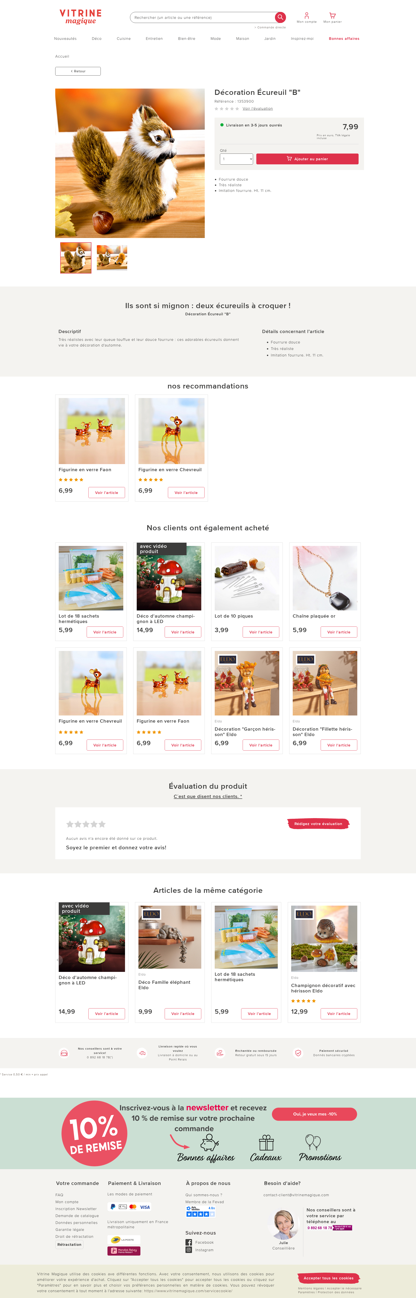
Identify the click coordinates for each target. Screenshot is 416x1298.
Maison (242, 38)
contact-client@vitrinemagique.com (296, 1195)
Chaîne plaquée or (314, 616)
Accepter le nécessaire (344, 1288)
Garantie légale (69, 1229)
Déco (97, 38)
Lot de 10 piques (234, 616)
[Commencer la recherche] (280, 17)
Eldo (218, 721)
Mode (216, 38)
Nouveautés (65, 38)
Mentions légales (311, 1288)
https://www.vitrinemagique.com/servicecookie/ (188, 1290)
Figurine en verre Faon (85, 470)
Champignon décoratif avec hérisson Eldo (323, 988)
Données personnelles (76, 1222)
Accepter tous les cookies (329, 1278)
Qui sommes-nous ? (203, 1195)
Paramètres (306, 1292)
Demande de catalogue (77, 1215)
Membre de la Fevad (204, 1201)
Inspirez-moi (302, 38)
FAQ (59, 1195)
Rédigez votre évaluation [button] (318, 823)
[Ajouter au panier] (307, 150)
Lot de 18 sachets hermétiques (79, 619)
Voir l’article (106, 492)
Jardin (270, 38)
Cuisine (124, 38)
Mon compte (67, 1201)
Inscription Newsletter (76, 1208)
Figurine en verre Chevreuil (170, 470)
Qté (223, 150)
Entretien (154, 38)
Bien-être (186, 38)
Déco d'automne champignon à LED (166, 619)
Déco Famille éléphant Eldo (164, 985)
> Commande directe (270, 27)
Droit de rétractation (74, 1236)
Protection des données (336, 1292)
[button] (78, 1183)
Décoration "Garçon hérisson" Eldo (245, 732)
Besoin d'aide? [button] (282, 1183)
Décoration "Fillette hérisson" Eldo (322, 732)
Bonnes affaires (344, 38)
